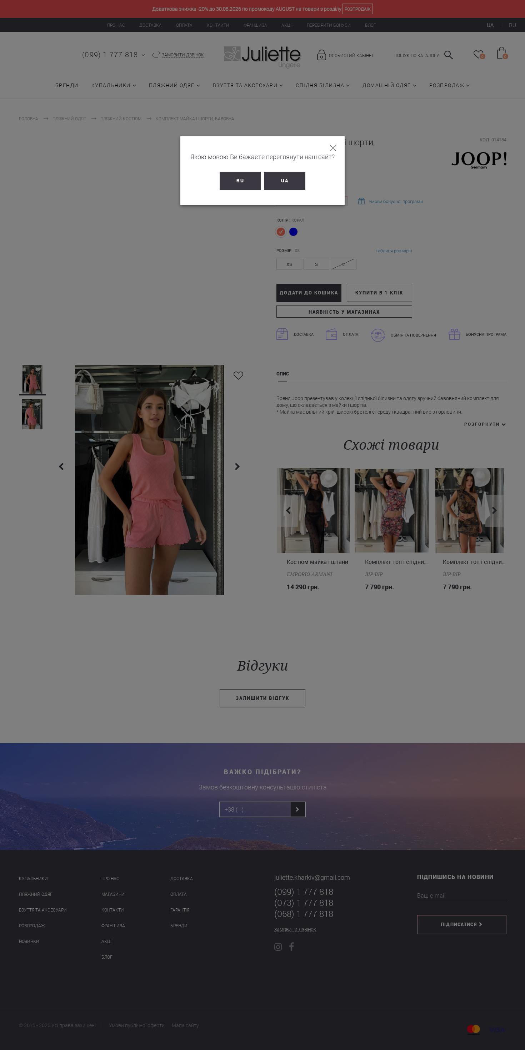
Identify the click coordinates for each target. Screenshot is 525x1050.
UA (285, 180)
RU (240, 180)
